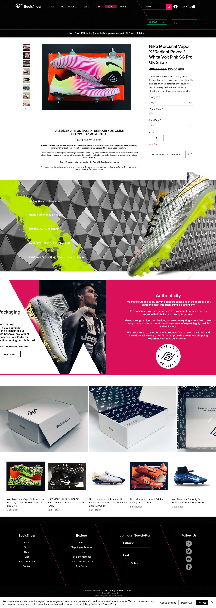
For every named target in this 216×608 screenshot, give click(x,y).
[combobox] (171, 106)
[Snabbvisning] (25, 480)
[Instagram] (189, 547)
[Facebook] (189, 570)
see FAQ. (123, 148)
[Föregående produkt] (2, 480)
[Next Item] (209, 422)
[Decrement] (152, 142)
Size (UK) (154, 101)
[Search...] (169, 7)
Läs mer (153, 94)
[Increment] (161, 142)
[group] (108, 488)
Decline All (186, 602)
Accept (202, 602)
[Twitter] (189, 555)
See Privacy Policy (107, 604)
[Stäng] (212, 602)
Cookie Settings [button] (168, 602)
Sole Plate (155, 123)
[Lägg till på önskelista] (190, 158)
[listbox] (157, 22)
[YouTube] (189, 562)
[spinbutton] (156, 142)
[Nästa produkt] (214, 480)
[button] (69, 6)
